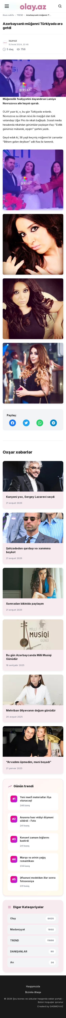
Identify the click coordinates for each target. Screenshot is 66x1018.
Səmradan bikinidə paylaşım (25, 603)
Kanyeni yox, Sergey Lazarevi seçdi (30, 496)
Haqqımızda (33, 986)
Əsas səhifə (8, 15)
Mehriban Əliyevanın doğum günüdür (31, 710)
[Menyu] (7, 6)
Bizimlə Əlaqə (33, 992)
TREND (20, 15)
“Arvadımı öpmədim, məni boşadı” (28, 762)
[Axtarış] (60, 6)
